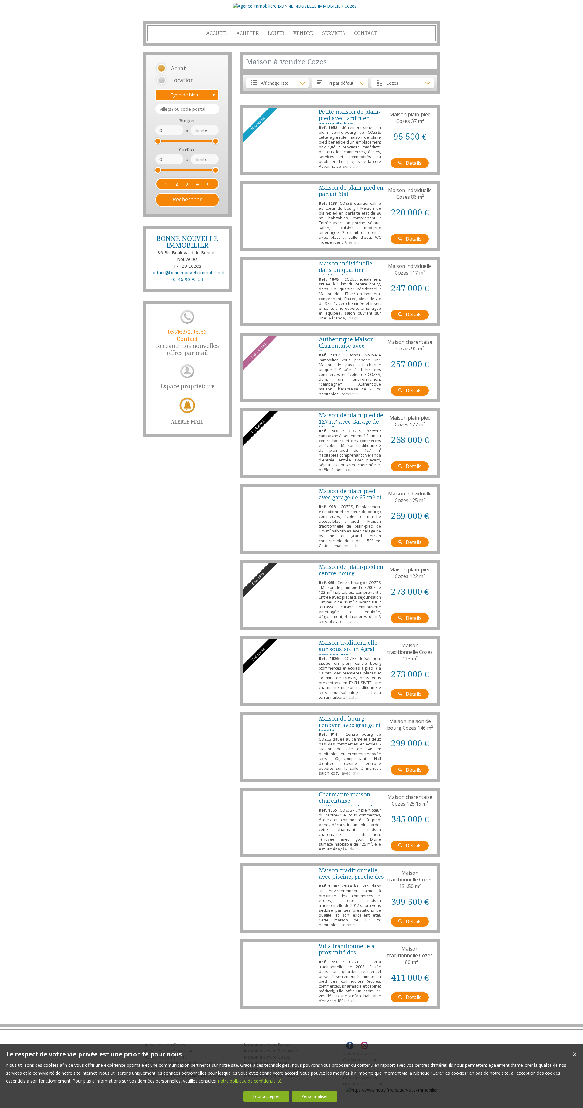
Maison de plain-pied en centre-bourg (351, 570)
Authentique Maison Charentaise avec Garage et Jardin (346, 345)
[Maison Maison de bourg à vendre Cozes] (279, 747)
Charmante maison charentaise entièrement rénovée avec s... (347, 804)
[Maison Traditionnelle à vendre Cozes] (279, 898)
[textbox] (187, 109)
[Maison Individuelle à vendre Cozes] (279, 216)
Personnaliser (314, 1096)
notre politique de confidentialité (249, 1081)
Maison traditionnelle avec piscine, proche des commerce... (351, 876)
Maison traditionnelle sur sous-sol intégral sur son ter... (348, 649)
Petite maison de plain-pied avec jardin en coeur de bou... (350, 118)
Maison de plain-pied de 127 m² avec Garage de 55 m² (351, 421)
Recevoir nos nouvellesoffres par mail (187, 342)
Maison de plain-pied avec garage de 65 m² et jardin (350, 497)
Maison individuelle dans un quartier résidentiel (345, 269)
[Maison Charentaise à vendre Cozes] (279, 822)
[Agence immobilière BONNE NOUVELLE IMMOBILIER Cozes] (294, 6)
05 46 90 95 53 (187, 279)
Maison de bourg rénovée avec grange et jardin (350, 725)
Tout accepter (266, 1096)
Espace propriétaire (187, 386)
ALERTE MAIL (187, 422)
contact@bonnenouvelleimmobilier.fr (187, 272)
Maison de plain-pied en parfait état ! (351, 190)
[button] (179, 68)
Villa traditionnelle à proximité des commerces (346, 952)
